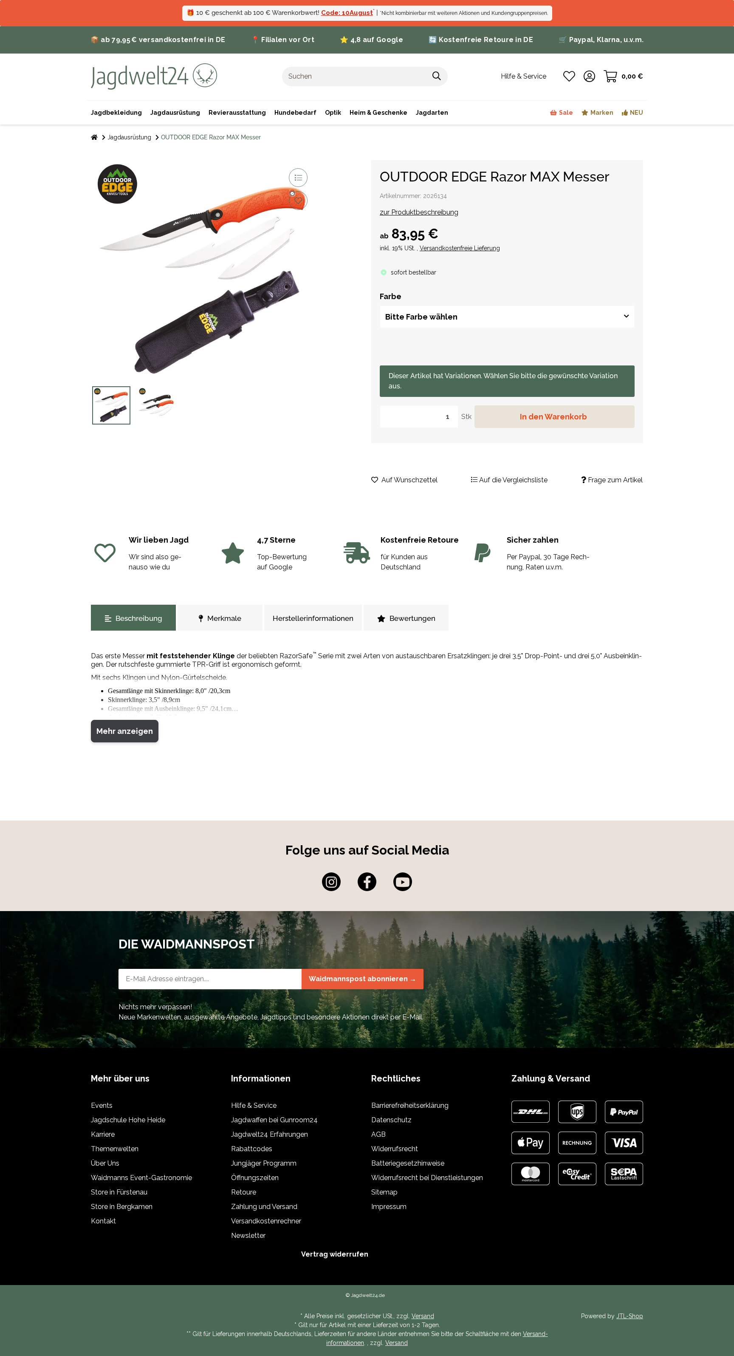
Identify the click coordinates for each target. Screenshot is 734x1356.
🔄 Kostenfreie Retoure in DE (481, 40)
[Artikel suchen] (437, 76)
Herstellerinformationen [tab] (313, 618)
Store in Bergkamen (121, 1207)
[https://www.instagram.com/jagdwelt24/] (331, 881)
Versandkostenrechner (266, 1221)
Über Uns (105, 1163)
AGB (378, 1134)
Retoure (243, 1192)
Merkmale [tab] (224, 618)
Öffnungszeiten (255, 1178)
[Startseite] (94, 137)
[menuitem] (378, 113)
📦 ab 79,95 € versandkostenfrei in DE (158, 40)
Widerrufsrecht (394, 1149)
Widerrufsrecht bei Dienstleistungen (427, 1178)
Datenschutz (391, 1120)
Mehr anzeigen (124, 731)
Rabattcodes (251, 1149)
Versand (423, 1316)
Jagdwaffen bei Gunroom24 (274, 1120)
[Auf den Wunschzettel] (298, 200)
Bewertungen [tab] (412, 618)
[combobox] (507, 317)
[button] (589, 76)
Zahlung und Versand (264, 1207)
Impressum (389, 1207)
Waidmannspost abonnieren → (362, 979)
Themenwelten (114, 1149)
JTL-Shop (629, 1316)
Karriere (103, 1134)
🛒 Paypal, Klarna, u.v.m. (601, 40)
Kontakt (103, 1221)
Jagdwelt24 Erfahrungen (269, 1134)
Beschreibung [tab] (139, 618)
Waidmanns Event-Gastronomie (141, 1178)
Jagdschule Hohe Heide (128, 1120)
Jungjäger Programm (263, 1163)
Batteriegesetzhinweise (407, 1163)
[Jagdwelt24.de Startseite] (154, 76)
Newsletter (248, 1235)
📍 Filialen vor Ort (282, 40)
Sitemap (384, 1192)
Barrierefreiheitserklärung (410, 1105)
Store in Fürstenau (119, 1192)
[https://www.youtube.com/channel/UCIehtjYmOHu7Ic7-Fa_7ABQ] (402, 881)
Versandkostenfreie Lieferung (460, 248)
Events (102, 1105)
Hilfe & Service (254, 1105)
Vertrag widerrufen (334, 1254)
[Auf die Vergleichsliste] (298, 177)
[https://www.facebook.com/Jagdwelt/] (367, 881)
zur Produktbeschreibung (419, 212)
